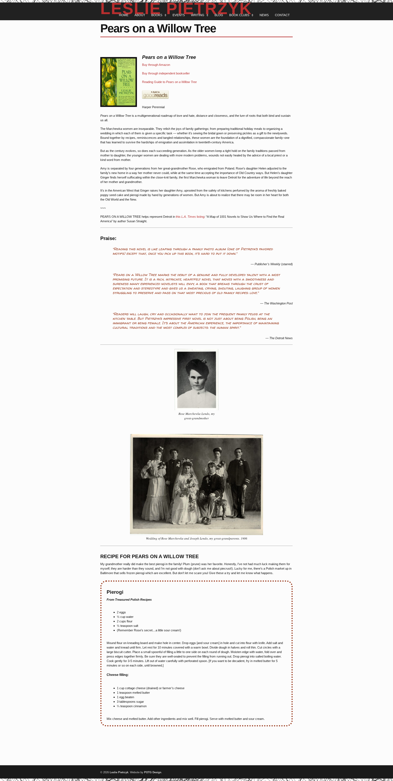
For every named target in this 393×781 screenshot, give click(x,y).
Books (156, 15)
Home (123, 15)
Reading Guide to (169, 82)
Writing (197, 15)
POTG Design (152, 772)
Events (179, 15)
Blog (219, 15)
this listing (190, 216)
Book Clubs (239, 15)
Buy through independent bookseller (166, 73)
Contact (282, 15)
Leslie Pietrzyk (119, 772)
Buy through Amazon (156, 64)
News (264, 15)
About (139, 15)
